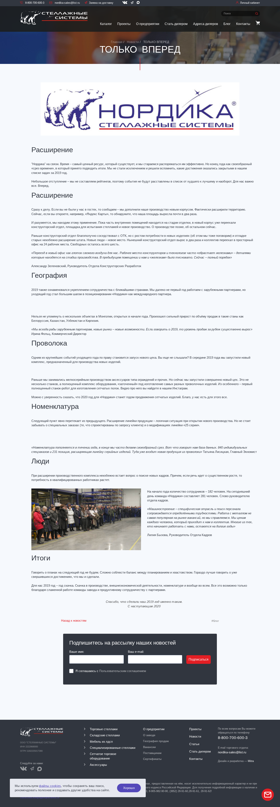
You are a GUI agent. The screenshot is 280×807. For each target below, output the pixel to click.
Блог (227, 24)
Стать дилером (176, 24)
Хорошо (129, 788)
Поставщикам (152, 753)
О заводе (149, 735)
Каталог (106, 24)
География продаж (156, 741)
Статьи (194, 744)
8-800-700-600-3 (34, 2)
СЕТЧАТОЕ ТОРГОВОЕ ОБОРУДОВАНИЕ (103, 756)
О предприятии (147, 24)
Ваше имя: (76, 651)
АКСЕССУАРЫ (98, 764)
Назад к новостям (73, 620)
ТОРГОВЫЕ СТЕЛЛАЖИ (103, 729)
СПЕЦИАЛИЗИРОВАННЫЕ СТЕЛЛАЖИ (112, 747)
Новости (195, 736)
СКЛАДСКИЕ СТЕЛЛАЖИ (105, 735)
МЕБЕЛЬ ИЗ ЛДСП (101, 741)
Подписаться (198, 659)
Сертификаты (152, 759)
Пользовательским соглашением (122, 671)
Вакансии (149, 747)
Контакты (243, 24)
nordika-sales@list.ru (67, 2)
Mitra (251, 761)
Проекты (124, 24)
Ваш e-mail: (136, 651)
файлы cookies (50, 786)
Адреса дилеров (205, 24)
